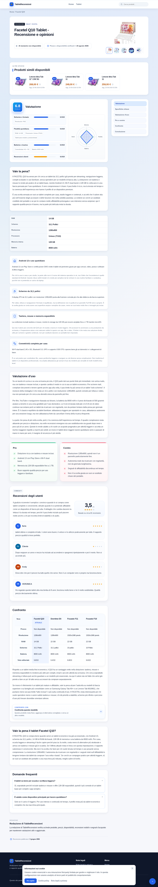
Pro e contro (120, 120)
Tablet (78, 4)
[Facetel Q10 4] (131, 50)
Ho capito (30, 881)
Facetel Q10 (20, 12)
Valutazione (120, 103)
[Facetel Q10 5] (139, 50)
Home (71, 4)
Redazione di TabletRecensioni (26, 823)
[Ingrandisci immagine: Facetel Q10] (125, 33)
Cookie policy (43, 880)
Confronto (119, 126)
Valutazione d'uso (122, 115)
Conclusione (120, 131)
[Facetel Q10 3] (124, 50)
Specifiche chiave (122, 109)
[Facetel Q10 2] (116, 50)
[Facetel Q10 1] (109, 50)
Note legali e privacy (84, 865)
